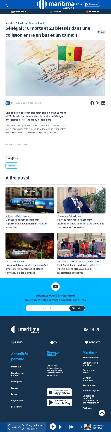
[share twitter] (98, 329)
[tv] (53, 342)
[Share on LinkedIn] (103, 103)
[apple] (59, 392)
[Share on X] (98, 103)
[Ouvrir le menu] (18, 4)
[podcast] (92, 342)
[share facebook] (86, 329)
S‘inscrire (77, 308)
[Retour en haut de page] (102, 413)
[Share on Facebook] (92, 103)
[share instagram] (92, 329)
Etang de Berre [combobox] (34, 425)
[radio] (17, 342)
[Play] (53, 426)
